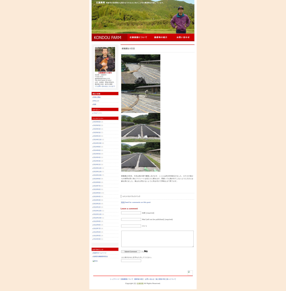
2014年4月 (97, 157)
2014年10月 (97, 143)
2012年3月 (97, 239)
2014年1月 (97, 164)
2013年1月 (97, 207)
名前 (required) (148, 213)
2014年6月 (97, 150)
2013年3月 (97, 200)
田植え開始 (97, 97)
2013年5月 (97, 193)
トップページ (114, 279)
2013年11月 (97, 171)
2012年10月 (97, 218)
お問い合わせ (149, 279)
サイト (144, 226)
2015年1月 (97, 136)
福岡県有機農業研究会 (100, 256)
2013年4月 (97, 196)
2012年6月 (97, 232)
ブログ (95, 113)
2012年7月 (97, 228)
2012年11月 (97, 214)
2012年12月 (97, 210)
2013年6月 (97, 189)
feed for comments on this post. (136, 202)
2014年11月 (97, 139)
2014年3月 (97, 161)
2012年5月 (97, 235)
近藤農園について (127, 279)
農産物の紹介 (139, 279)
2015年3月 (97, 132)
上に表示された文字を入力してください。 (137, 257)
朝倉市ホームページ (99, 253)
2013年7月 (97, 186)
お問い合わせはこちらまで (106, 86)
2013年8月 (97, 182)
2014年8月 (97, 147)
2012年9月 (97, 221)
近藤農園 (100, 2)
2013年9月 (97, 179)
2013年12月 (97, 168)
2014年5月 (97, 154)
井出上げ (96, 101)
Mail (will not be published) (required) (157, 219)
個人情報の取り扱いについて (166, 279)
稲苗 (94, 104)
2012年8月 (97, 225)
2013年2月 (97, 203)
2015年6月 (97, 122)
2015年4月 (97, 129)
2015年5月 (97, 125)
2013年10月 (97, 175)
